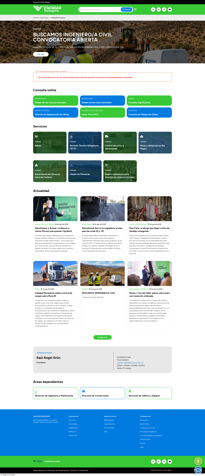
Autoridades (73, 424)
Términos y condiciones (79, 470)
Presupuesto (144, 420)
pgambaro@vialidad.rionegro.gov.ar (130, 363)
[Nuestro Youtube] (170, 9)
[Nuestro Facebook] (153, 9)
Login (142, 447)
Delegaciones (73, 428)
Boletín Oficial (144, 424)
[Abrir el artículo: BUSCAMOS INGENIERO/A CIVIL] (102, 273)
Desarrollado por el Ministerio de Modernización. (51, 470)
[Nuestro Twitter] (159, 9)
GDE (105, 432)
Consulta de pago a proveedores (151, 435)
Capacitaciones (109, 424)
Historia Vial (73, 435)
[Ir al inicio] (48, 9)
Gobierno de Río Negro (41, 18)
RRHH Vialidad (109, 420)
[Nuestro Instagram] (164, 9)
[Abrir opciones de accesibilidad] (198, 461)
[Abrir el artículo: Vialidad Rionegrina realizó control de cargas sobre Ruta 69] (55, 273)
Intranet (142, 443)
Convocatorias (145, 439)
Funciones (72, 420)
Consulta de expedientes (148, 432)
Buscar (128, 9)
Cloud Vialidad (109, 428)
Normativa (72, 432)
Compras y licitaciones (147, 428)
